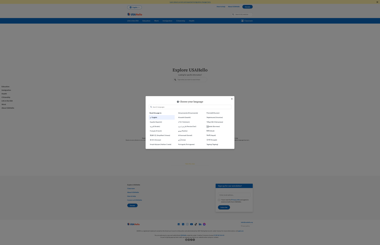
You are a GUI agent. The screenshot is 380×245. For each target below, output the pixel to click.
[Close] (231, 98)
